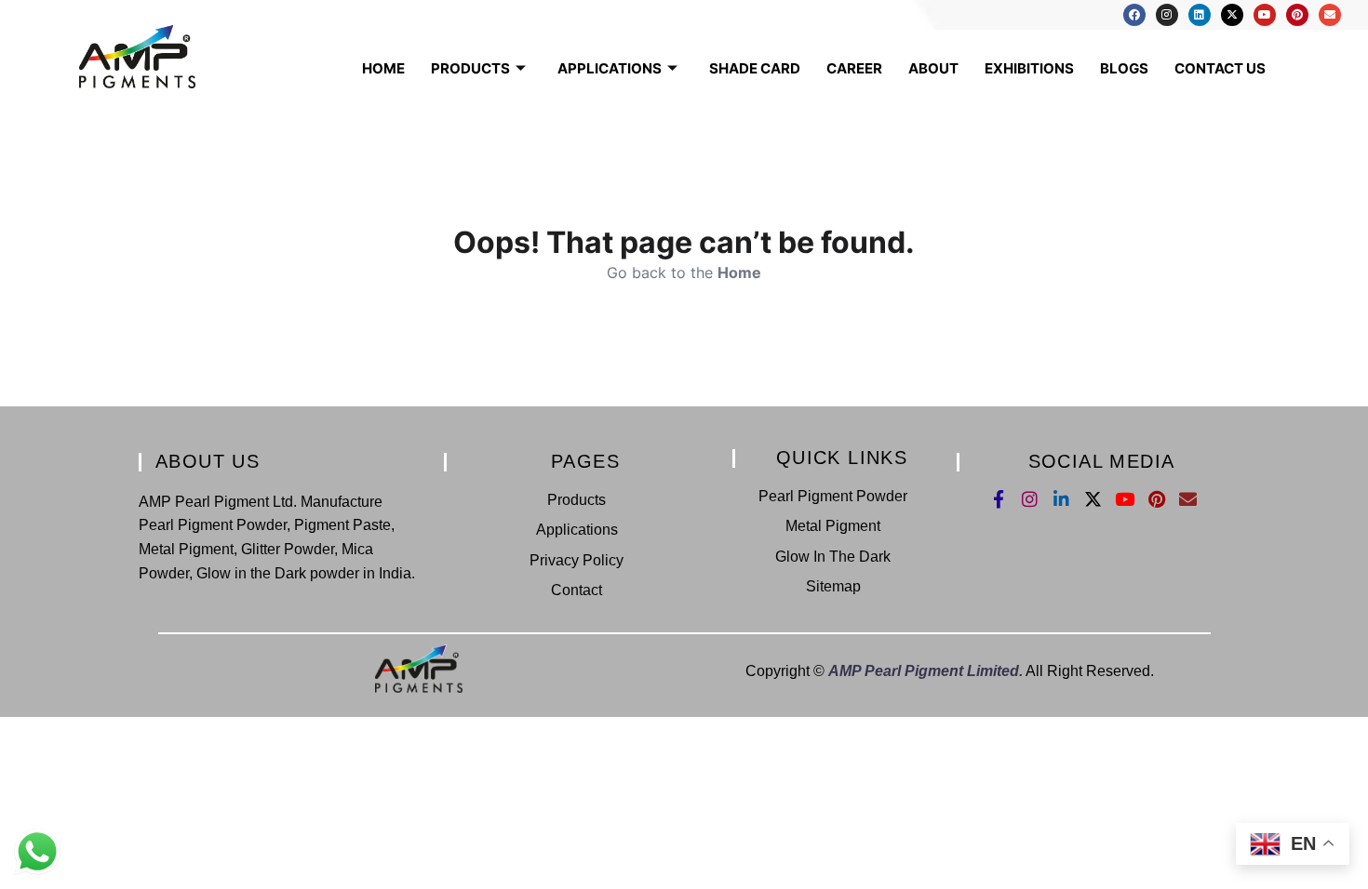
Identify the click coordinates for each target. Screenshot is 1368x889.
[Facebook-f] (998, 499)
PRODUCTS (470, 68)
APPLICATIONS (609, 68)
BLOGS (1124, 68)
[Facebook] (1134, 15)
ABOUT (933, 68)
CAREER (854, 68)
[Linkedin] (1199, 15)
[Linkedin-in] (1061, 499)
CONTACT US (1220, 68)
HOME (383, 68)
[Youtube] (1265, 15)
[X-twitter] (1232, 15)
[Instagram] (1167, 15)
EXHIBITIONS (1029, 68)
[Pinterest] (1297, 15)
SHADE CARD (754, 68)
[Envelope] (1330, 15)
